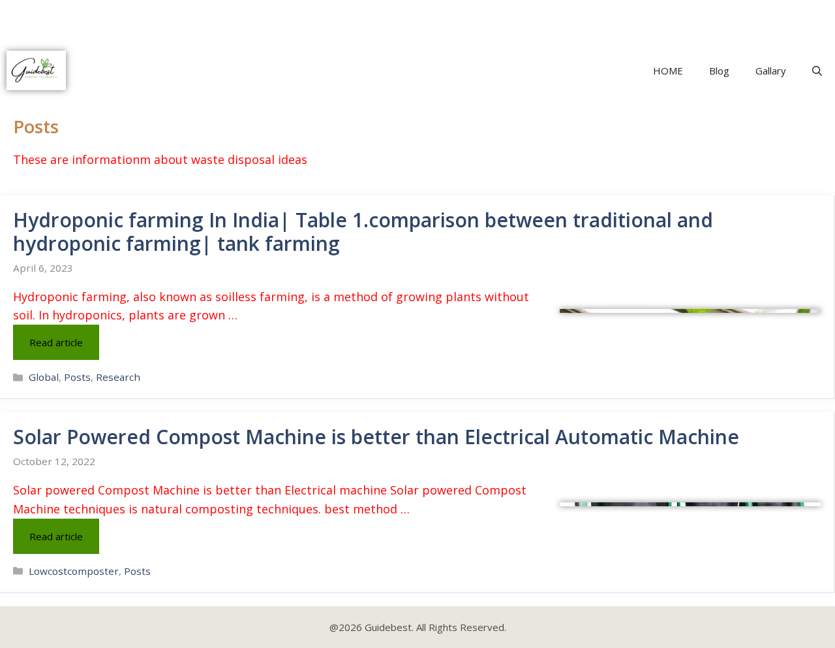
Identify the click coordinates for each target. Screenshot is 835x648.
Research (118, 376)
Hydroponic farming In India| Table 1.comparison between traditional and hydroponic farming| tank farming (363, 231)
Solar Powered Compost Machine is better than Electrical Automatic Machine (376, 436)
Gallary (770, 70)
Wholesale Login (613, 16)
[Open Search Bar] (817, 70)
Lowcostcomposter (74, 570)
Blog (719, 70)
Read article (56, 342)
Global (44, 376)
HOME (668, 70)
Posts (77, 376)
